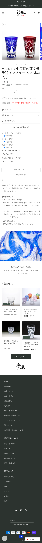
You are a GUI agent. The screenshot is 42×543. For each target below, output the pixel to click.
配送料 (8, 84)
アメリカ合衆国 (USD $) (20, 524)
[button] (2, 13)
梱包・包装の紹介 (10, 463)
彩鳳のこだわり (9, 453)
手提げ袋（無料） (8, 145)
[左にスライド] (16, 64)
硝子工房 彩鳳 (23, 540)
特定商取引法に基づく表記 (13, 430)
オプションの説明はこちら (21, 127)
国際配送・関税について (13, 415)
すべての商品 (9, 477)
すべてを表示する (21, 357)
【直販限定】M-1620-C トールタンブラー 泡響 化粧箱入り (31, 344)
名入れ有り (9, 154)
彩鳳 (5, 486)
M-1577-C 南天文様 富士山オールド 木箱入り (11, 310)
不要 (7, 136)
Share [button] (6, 180)
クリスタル (8, 491)
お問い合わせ (9, 391)
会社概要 (7, 386)
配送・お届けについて (12, 411)
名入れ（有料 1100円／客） (12, 151)
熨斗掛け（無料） (8, 139)
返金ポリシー (9, 425)
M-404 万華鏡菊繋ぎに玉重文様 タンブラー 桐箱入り (31, 311)
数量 (3, 88)
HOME (6, 381)
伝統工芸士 (8, 401)
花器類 (6, 496)
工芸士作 (7, 482)
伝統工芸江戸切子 (10, 444)
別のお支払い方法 (21, 175)
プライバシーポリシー (12, 420)
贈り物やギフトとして (12, 458)
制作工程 (7, 449)
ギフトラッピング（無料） (12, 133)
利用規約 (7, 406)
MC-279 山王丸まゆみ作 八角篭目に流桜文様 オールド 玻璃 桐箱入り (11, 343)
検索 (5, 501)
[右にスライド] (25, 64)
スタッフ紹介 (9, 396)
